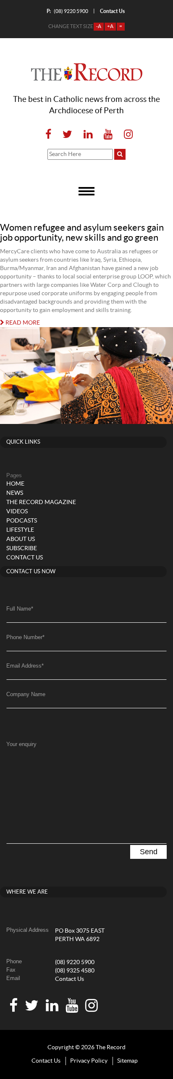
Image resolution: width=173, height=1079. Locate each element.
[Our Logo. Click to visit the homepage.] (86, 72)
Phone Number (25, 637)
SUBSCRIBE (21, 548)
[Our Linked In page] (88, 134)
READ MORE (22, 323)
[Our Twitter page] (67, 134)
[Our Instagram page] (126, 134)
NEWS (14, 493)
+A (110, 26)
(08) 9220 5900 (67, 11)
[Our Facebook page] (48, 134)
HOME (15, 484)
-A (98, 26)
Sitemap (127, 1061)
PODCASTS (21, 521)
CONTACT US (24, 558)
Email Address (25, 666)
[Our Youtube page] (108, 134)
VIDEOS (17, 512)
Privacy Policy (88, 1061)
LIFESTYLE (20, 530)
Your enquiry (21, 744)
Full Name (19, 609)
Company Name (25, 694)
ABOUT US (20, 539)
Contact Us (69, 979)
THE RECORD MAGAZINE (41, 502)
